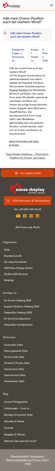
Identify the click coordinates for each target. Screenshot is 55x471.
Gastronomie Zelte (14, 375)
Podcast (8, 427)
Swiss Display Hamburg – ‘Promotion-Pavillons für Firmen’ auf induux (27, 156)
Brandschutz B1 (13, 255)
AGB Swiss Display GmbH (18, 268)
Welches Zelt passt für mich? (20, 441)
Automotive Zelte (14, 369)
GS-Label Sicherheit (15, 262)
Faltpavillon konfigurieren (18, 324)
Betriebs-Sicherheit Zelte (18, 414)
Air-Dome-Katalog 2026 (17, 300)
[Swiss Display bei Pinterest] (31, 216)
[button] (27, 35)
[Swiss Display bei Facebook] (25, 216)
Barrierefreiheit (20, 456)
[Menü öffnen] (51, 5)
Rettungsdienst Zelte (16, 350)
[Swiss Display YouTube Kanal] (18, 216)
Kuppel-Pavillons (34, 55)
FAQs (7, 249)
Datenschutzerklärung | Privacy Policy (27, 460)
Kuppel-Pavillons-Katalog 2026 (21, 306)
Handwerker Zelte (14, 381)
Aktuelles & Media (14, 421)
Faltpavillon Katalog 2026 (18, 312)
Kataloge (9, 280)
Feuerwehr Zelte (13, 344)
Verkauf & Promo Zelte (17, 363)
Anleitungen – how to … (17, 408)
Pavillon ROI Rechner (16, 274)
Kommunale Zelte (14, 357)
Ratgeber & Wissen (14, 434)
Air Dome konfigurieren (17, 318)
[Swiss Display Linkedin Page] (37, 216)
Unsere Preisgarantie (16, 401)
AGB (28, 463)
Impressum (37, 456)
